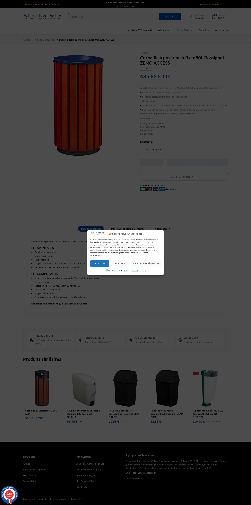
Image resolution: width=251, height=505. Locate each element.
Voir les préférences (145, 263)
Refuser (120, 263)
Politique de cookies (112, 270)
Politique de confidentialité (135, 271)
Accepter (100, 263)
